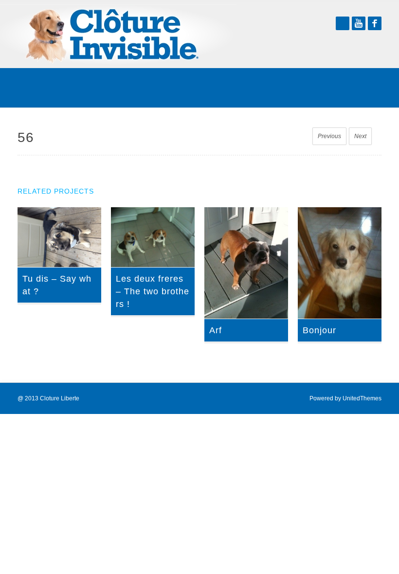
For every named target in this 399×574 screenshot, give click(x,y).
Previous (329, 136)
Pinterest (342, 23)
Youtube (358, 23)
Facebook (374, 23)
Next (360, 136)
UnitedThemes (362, 398)
